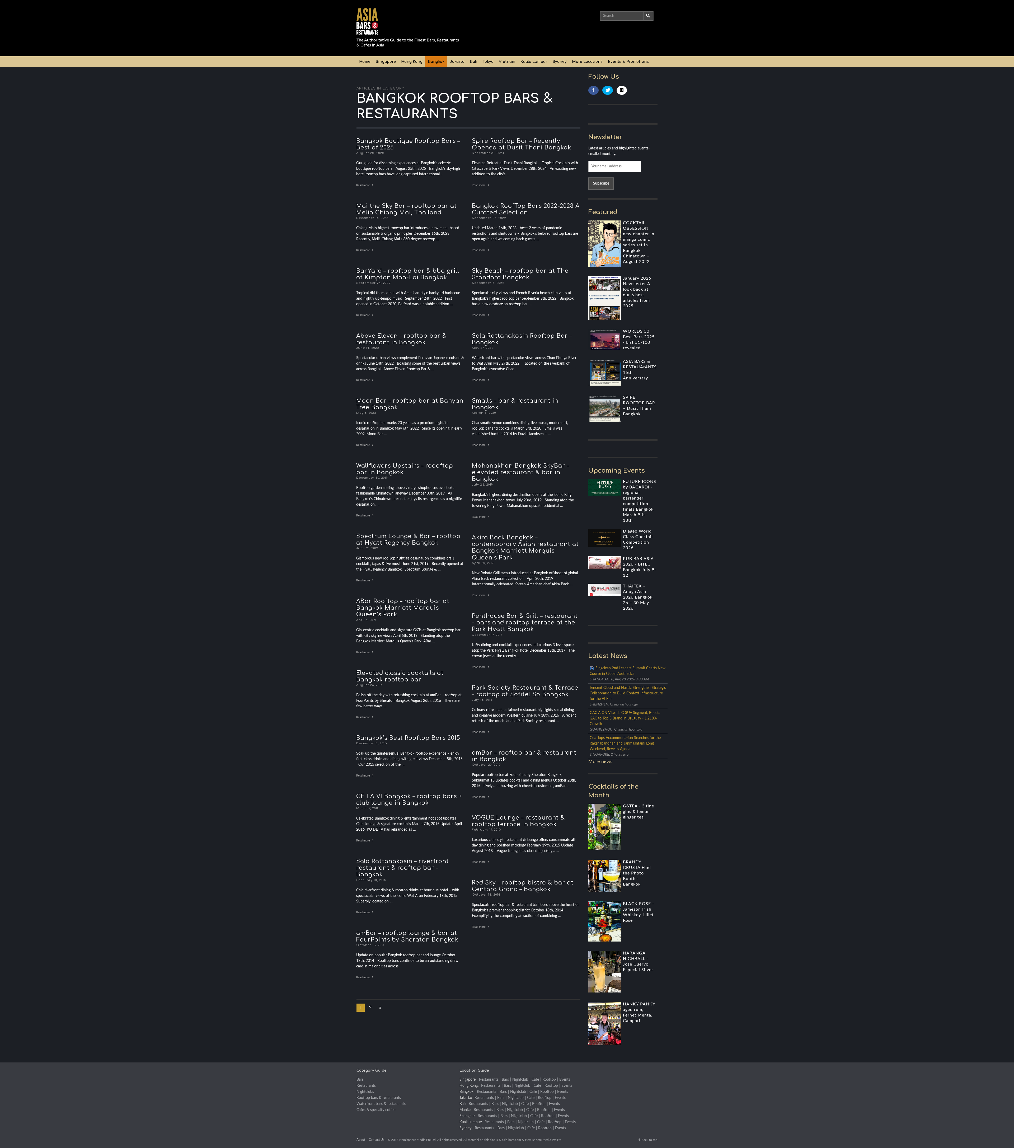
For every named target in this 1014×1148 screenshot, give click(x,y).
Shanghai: (467, 1116)
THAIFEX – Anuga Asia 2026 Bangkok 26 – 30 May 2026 (637, 597)
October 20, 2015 (486, 764)
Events (564, 1079)
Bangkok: (467, 1092)
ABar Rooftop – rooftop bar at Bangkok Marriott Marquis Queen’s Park (402, 608)
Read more (363, 185)
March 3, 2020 (484, 413)
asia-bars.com (511, 1139)
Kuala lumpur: (470, 1122)
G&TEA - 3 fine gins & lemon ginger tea (638, 811)
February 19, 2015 (486, 829)
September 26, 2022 (489, 218)
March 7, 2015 (367, 808)
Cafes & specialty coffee (375, 1110)
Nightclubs (365, 1092)
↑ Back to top (648, 1139)
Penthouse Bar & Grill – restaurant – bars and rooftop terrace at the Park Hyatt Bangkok (525, 622)
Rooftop (549, 1079)
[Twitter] (607, 90)
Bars (360, 1079)
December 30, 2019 (372, 477)
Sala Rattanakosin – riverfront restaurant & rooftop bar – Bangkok (402, 868)
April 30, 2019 (483, 562)
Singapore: (468, 1079)
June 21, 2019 (367, 548)
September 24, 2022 (373, 283)
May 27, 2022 (483, 348)
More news (600, 761)
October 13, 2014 (370, 945)
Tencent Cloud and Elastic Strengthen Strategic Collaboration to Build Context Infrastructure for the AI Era (628, 693)
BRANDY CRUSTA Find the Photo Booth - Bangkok (637, 873)
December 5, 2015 (371, 743)
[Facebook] (593, 90)
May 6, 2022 (366, 413)
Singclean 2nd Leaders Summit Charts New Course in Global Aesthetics (627, 671)
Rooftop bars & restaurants (378, 1098)
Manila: (465, 1110)
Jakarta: (465, 1098)
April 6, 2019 (366, 620)
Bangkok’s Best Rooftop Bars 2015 (408, 738)
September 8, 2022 (488, 283)
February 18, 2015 (371, 880)
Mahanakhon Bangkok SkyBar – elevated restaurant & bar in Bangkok (520, 472)
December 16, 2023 (372, 218)
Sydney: (465, 1128)
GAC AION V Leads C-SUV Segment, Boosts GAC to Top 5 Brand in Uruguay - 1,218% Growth (625, 718)
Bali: (462, 1104)
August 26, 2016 (369, 685)
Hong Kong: (469, 1086)
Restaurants (366, 1086)
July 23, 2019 (482, 484)
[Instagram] (622, 90)
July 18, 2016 (482, 700)
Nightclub (520, 1079)
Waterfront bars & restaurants (381, 1104)
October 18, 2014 (486, 894)
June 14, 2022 (367, 348)
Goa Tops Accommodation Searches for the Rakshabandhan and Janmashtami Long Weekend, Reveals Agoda (625, 743)
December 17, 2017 (487, 634)
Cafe (535, 1079)
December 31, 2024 (488, 153)
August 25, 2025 (370, 153)
